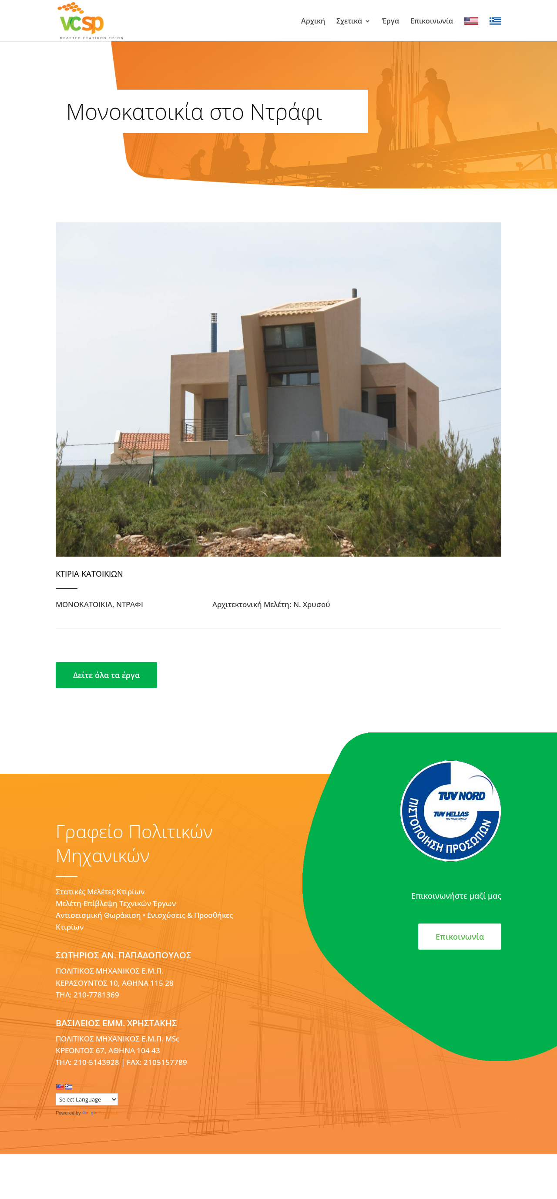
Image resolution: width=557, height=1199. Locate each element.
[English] (60, 1086)
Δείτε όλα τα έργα (106, 675)
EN (469, 21)
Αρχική (313, 22)
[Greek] (68, 1086)
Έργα (390, 22)
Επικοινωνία (431, 22)
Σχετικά (349, 22)
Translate (108, 1112)
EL (493, 21)
